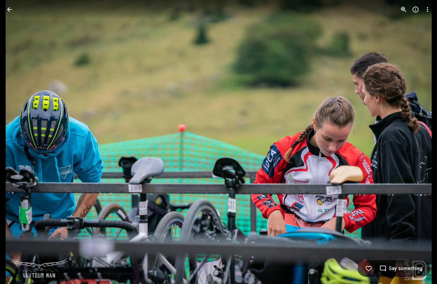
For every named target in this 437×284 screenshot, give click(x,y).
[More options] (427, 9)
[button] (16, 142)
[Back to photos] (9, 9)
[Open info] (416, 9)
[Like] (368, 268)
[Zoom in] (404, 9)
